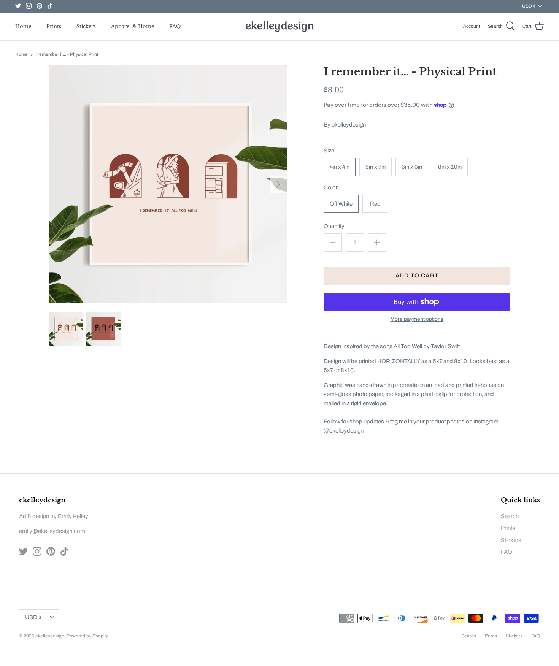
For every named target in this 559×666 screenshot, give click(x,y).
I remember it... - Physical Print (66, 54)
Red (375, 204)
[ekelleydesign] (279, 26)
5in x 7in (375, 167)
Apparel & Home (132, 26)
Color (331, 187)
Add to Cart (416, 276)
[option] (168, 184)
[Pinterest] (39, 6)
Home (23, 26)
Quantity (334, 226)
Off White (341, 204)
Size (329, 150)
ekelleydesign (349, 125)
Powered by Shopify (87, 636)
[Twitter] (18, 6)
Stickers (86, 26)
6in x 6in (412, 167)
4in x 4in (339, 167)
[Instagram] (29, 6)
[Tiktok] (50, 6)
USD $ (528, 6)
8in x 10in (450, 167)
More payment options (416, 319)
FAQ (175, 26)
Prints (53, 26)
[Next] (278, 184)
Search (510, 516)
